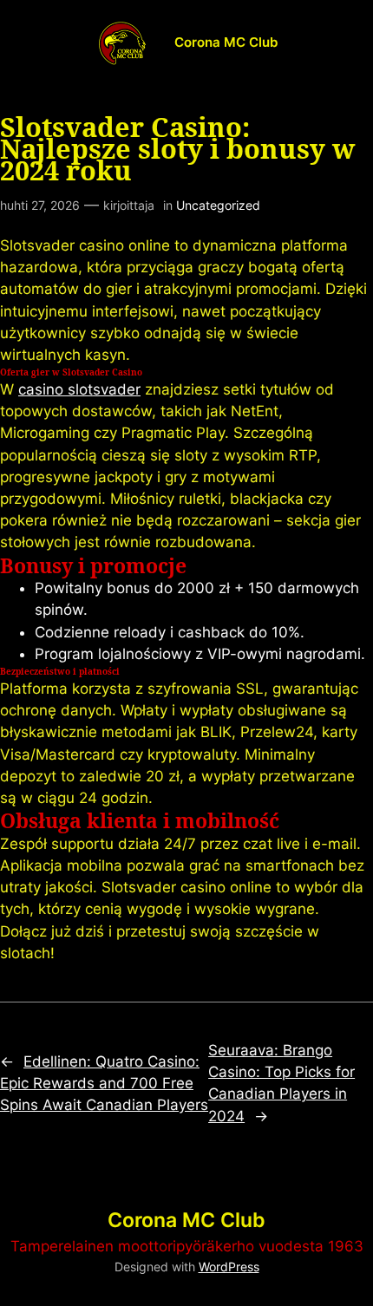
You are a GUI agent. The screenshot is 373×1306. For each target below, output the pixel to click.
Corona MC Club (226, 42)
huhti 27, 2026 (40, 205)
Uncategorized (218, 205)
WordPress (229, 1266)
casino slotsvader (79, 389)
